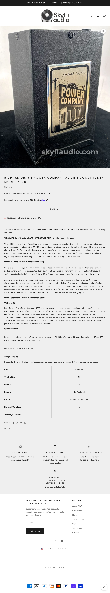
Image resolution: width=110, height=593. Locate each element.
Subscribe (35, 531)
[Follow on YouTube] (62, 541)
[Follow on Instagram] (55, 541)
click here (14, 362)
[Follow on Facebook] (48, 541)
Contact (75, 532)
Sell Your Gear (78, 519)
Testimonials (77, 528)
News (74, 515)
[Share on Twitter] (17, 423)
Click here (47, 457)
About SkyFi (77, 506)
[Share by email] (25, 423)
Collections (77, 510)
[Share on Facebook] (13, 423)
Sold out (55, 209)
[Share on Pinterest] (21, 423)
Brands (75, 524)
